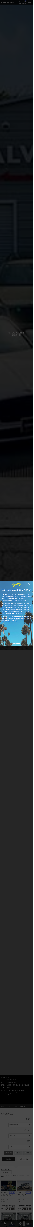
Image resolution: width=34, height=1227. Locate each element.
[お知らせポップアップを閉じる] (29, 584)
